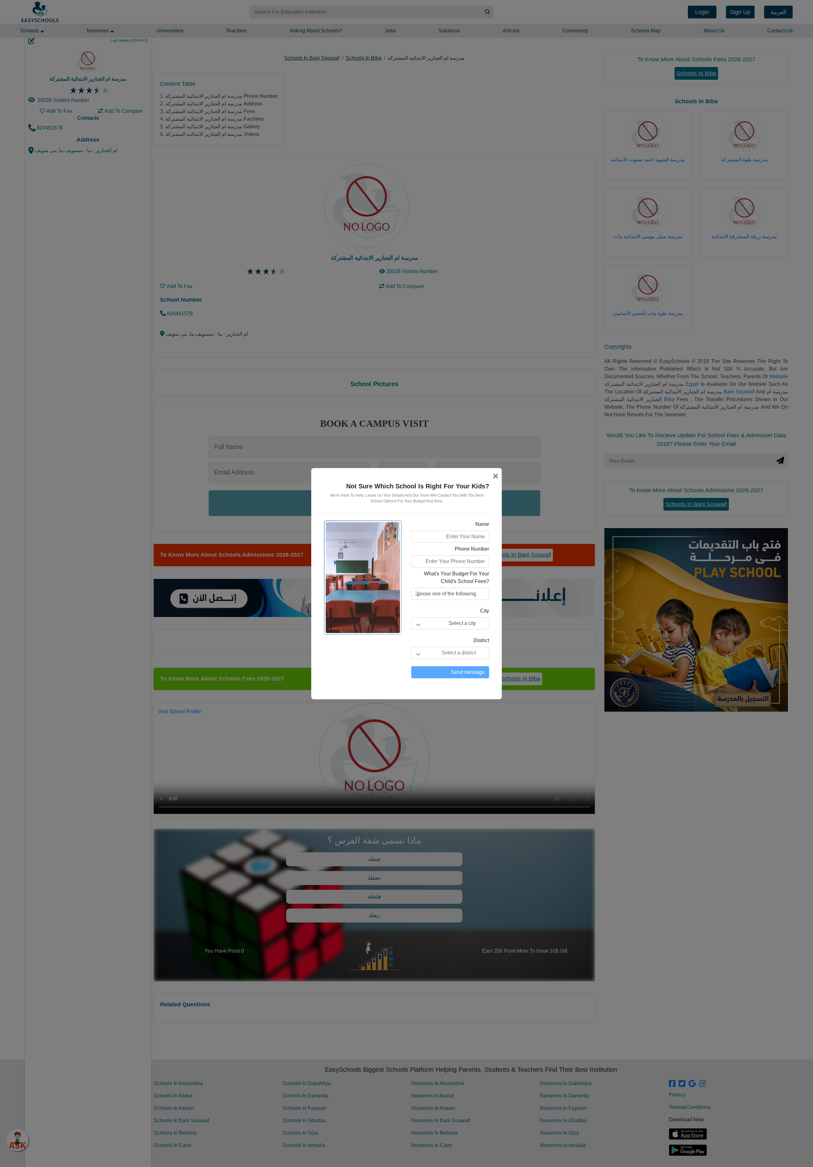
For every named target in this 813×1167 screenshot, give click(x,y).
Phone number (472, 549)
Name (482, 524)
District (481, 640)
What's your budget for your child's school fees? (456, 577)
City (484, 611)
